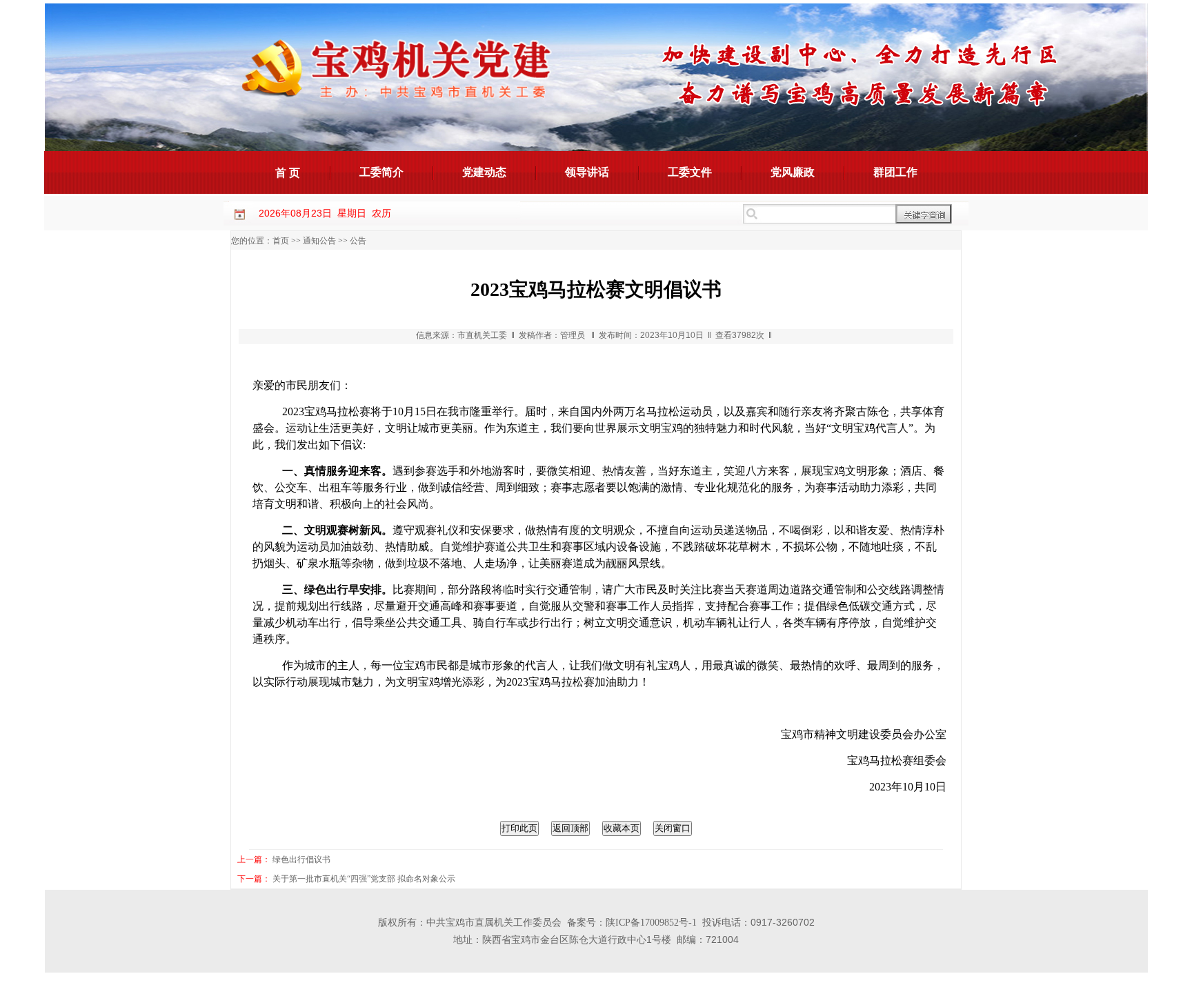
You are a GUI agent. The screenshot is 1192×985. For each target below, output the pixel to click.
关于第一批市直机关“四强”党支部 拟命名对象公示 (363, 879)
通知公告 (319, 241)
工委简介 (381, 172)
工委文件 (690, 172)
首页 (280, 241)
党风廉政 (793, 172)
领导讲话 (587, 172)
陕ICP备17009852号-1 (651, 922)
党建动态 (484, 172)
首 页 (287, 173)
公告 (358, 241)
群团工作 (895, 172)
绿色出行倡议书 (301, 859)
